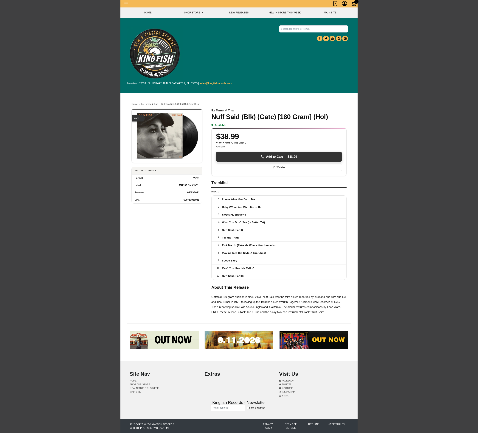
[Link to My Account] (344, 4)
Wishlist (281, 167)
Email (285, 395)
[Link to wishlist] (335, 4)
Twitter (286, 384)
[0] (354, 4)
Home (134, 104)
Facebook (287, 380)
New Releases (239, 12)
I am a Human (257, 407)
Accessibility (336, 424)
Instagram (288, 392)
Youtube (287, 388)
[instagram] (339, 38)
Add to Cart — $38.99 (281, 156)
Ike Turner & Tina (149, 104)
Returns (313, 424)
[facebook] (319, 38)
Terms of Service (291, 426)
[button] (193, 12)
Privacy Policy (268, 426)
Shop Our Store (140, 384)
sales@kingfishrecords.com (216, 83)
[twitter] (326, 38)
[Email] (345, 38)
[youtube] (332, 38)
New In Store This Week (285, 12)
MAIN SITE (330, 12)
